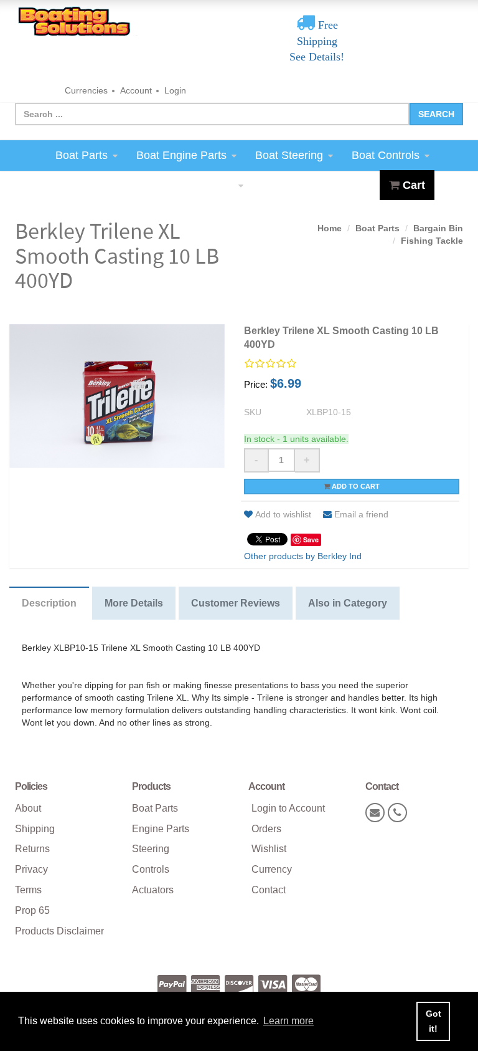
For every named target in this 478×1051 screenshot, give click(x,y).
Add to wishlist (283, 514)
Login (175, 90)
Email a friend (361, 514)
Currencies (86, 90)
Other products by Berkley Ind (303, 556)
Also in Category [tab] (347, 603)
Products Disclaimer (59, 931)
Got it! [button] (433, 1021)
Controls (150, 869)
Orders (266, 828)
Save (311, 539)
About (28, 808)
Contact (268, 890)
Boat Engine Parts (181, 155)
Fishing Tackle (432, 241)
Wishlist (268, 848)
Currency (271, 869)
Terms (28, 890)
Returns (32, 848)
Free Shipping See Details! (316, 41)
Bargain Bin (438, 228)
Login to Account (288, 808)
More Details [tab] (134, 603)
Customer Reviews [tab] (235, 603)
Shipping (35, 828)
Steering (150, 848)
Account (136, 90)
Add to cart (355, 486)
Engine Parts (160, 828)
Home (329, 228)
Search (436, 114)
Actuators (153, 890)
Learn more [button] (288, 1020)
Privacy (31, 869)
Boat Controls (385, 155)
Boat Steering (289, 155)
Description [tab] (49, 603)
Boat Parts (81, 155)
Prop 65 (32, 910)
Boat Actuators (197, 185)
